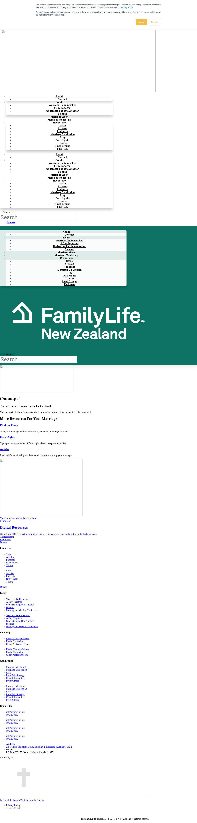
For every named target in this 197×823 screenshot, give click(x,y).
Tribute (62, 143)
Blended (62, 113)
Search (6, 212)
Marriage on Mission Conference (22, 610)
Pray (62, 137)
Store (62, 125)
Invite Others (12, 681)
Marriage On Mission (62, 134)
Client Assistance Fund (17, 644)
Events (59, 102)
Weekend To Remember (62, 105)
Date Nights (62, 140)
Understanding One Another (62, 110)
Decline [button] (154, 22)
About (59, 96)
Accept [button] (141, 22)
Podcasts (62, 131)
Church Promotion (15, 678)
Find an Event (9, 425)
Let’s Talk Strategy (15, 675)
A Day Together (63, 108)
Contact (62, 99)
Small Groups (62, 146)
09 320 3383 (12, 714)
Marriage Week (59, 116)
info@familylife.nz (15, 712)
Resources (59, 122)
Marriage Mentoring (59, 119)
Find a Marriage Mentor (17, 638)
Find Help (62, 148)
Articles (62, 128)
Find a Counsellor (15, 641)
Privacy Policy (127, 7)
